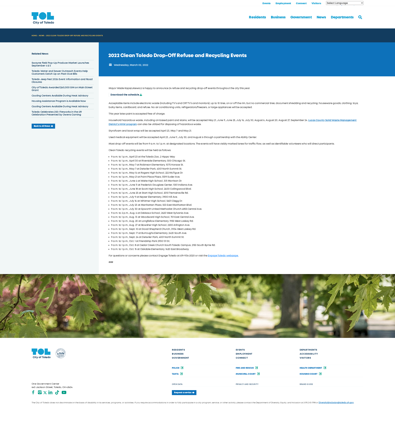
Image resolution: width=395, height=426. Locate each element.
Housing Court (309, 374)
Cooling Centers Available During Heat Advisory (60, 95)
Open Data (177, 384)
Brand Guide (306, 384)
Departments (342, 17)
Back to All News (42, 126)
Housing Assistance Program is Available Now (59, 101)
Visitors (316, 3)
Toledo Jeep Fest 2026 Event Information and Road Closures (62, 81)
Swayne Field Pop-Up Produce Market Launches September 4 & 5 (60, 64)
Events (266, 3)
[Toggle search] (360, 17)
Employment (283, 3)
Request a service (182, 392)
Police (176, 368)
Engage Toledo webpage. (223, 255)
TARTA (175, 374)
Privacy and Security (247, 384)
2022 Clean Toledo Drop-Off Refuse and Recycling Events (74, 36)
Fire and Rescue (245, 368)
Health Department (311, 368)
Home (34, 36)
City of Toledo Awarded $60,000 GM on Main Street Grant (62, 89)
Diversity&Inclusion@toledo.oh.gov (336, 402)
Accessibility (309, 353)
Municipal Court (246, 374)
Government (301, 17)
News (321, 17)
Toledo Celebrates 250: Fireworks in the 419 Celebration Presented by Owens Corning (57, 113)
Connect (301, 3)
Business (278, 17)
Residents (257, 17)
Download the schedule (124, 94)
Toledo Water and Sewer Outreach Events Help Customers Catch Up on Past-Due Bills (60, 72)
